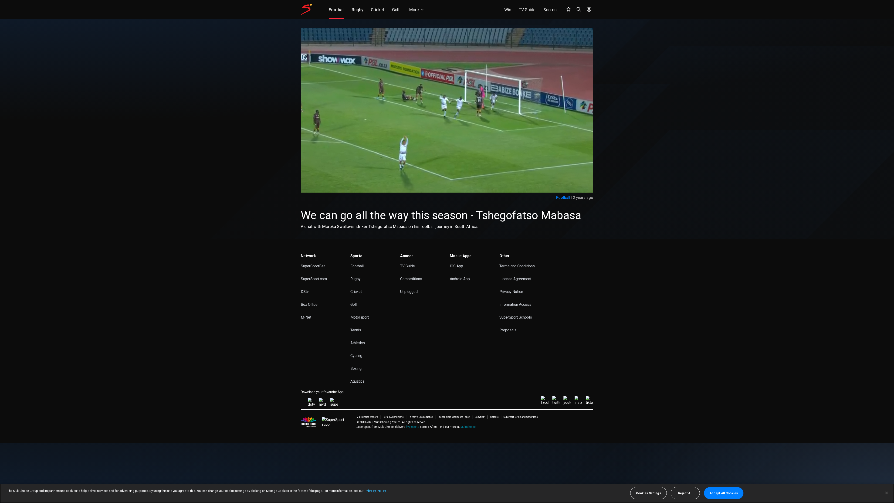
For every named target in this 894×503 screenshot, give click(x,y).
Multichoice (468, 426)
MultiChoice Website (367, 417)
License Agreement (515, 279)
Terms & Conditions (393, 417)
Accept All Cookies (724, 493)
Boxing (356, 368)
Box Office (309, 304)
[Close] (886, 493)
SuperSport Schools (515, 317)
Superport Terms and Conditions (521, 417)
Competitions (411, 279)
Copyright (480, 417)
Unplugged (409, 291)
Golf (353, 304)
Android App (460, 279)
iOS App (456, 266)
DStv (305, 291)
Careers (494, 417)
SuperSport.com (314, 279)
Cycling (356, 355)
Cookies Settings (648, 493)
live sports (412, 426)
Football (563, 197)
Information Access (515, 304)
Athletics (357, 343)
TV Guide (407, 266)
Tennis (355, 330)
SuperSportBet (313, 266)
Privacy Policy (375, 491)
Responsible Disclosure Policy (454, 417)
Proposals (507, 330)
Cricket (356, 291)
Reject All (685, 493)
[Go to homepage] (306, 9)
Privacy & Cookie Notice (421, 417)
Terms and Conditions (517, 266)
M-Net (306, 317)
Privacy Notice (511, 291)
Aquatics (357, 381)
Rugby (355, 279)
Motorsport (359, 317)
